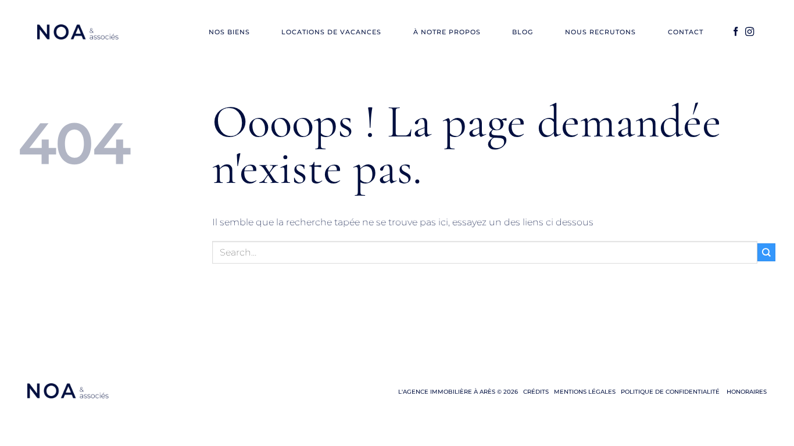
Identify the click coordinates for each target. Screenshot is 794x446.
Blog (522, 32)
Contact (685, 32)
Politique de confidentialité (670, 391)
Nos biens (229, 32)
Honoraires (746, 391)
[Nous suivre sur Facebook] (735, 32)
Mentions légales (585, 391)
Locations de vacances (331, 32)
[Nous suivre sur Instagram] (749, 32)
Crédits (536, 391)
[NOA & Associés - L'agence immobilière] (78, 31)
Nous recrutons (600, 32)
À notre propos (447, 32)
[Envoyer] (766, 252)
